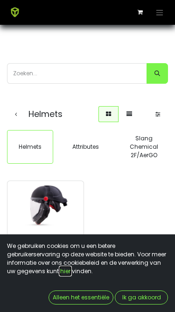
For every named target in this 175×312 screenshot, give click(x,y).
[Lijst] (129, 114)
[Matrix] (108, 114)
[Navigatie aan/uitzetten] (159, 12)
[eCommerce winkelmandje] (140, 12)
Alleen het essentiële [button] (81, 297)
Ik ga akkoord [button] (141, 297)
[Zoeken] (157, 73)
